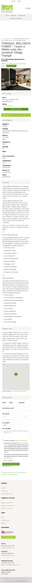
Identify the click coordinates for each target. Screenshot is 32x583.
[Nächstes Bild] (29, 79)
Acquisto (13, 15)
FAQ (2, 517)
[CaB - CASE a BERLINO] (7, 8)
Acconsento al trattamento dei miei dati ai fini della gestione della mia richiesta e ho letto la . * (16, 456)
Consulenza (21, 15)
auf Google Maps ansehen (18, 391)
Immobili (7, 38)
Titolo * (4, 402)
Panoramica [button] (6, 63)
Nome (11, 402)
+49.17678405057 (7, 106)
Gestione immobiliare (16, 18)
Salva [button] (4, 66)
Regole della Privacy (7, 493)
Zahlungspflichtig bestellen (11, 464)
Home (2, 38)
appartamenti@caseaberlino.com (10, 565)
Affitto (7, 15)
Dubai (11, 38)
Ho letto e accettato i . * (15, 440)
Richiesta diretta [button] (12, 66)
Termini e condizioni (20, 440)
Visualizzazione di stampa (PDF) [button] (18, 63)
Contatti (19, 1)
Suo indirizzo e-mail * (8, 408)
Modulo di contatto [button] (16, 109)
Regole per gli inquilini (7, 505)
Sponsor (3, 523)
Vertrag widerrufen (8, 537)
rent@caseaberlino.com (8, 547)
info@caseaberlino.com (8, 555)
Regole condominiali (7, 502)
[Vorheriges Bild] (3, 79)
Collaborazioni (5, 520)
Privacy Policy (7, 458)
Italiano (26, 8)
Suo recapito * (6, 422)
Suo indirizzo (6, 413)
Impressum (4, 491)
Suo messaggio (6, 428)
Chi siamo (13, 1)
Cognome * (22, 402)
